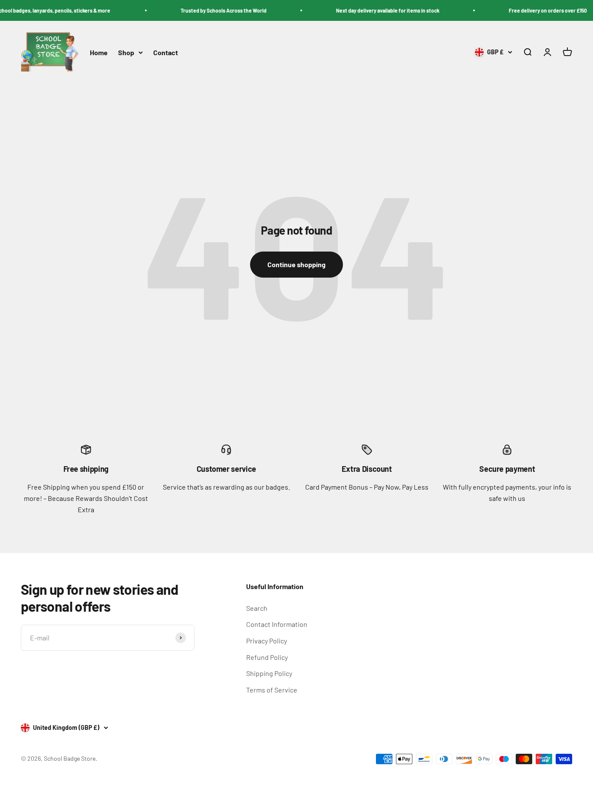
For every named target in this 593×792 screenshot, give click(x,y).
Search (256, 608)
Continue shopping (296, 264)
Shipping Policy (269, 673)
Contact (165, 52)
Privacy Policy (266, 640)
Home (99, 52)
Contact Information (276, 624)
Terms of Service (271, 690)
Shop (126, 52)
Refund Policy (267, 657)
